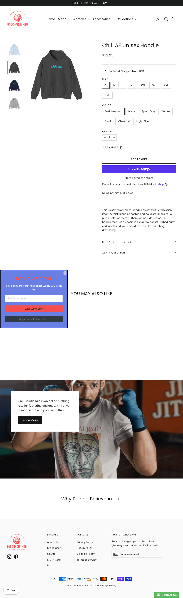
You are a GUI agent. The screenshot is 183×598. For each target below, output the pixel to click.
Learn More (30, 420)
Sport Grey (149, 111)
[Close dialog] (64, 273)
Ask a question (113, 252)
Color (107, 105)
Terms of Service (87, 559)
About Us (52, 542)
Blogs (50, 565)
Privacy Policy (85, 542)
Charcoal (124, 121)
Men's (62, 19)
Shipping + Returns (116, 241)
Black (108, 121)
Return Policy (85, 547)
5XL (107, 95)
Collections (125, 19)
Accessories (102, 19)
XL (132, 85)
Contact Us (168, 594)
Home (50, 19)
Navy (131, 111)
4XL (166, 85)
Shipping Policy (86, 553)
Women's (80, 19)
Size (105, 79)
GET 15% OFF (34, 308)
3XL (154, 85)
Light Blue (142, 121)
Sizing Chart (54, 547)
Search (51, 553)
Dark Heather (113, 111)
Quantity (109, 131)
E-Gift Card (54, 559)
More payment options (139, 178)
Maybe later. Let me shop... (34, 319)
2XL (143, 85)
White (166, 111)
